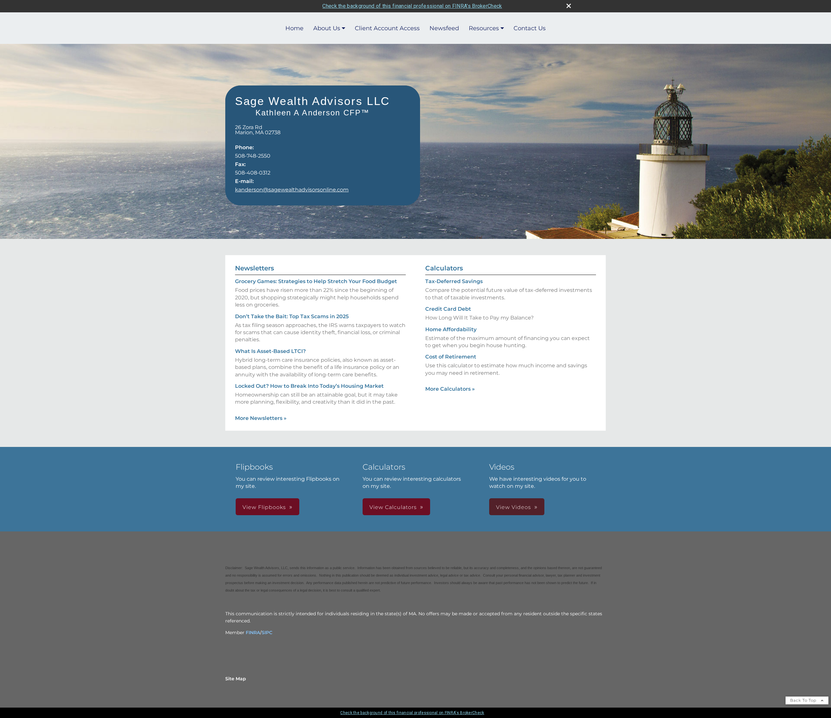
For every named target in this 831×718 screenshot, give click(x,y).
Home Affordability (451, 329)
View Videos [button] (513, 507)
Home (294, 28)
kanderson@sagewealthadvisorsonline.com (292, 190)
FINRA (253, 632)
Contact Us (530, 28)
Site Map (235, 679)
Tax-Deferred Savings (454, 281)
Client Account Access (387, 28)
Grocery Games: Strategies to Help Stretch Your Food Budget (316, 281)
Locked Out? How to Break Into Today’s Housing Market (309, 386)
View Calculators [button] (393, 507)
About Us (326, 28)
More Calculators (450, 389)
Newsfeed (444, 28)
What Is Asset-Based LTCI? (270, 351)
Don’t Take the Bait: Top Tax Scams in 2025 (292, 316)
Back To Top (804, 700)
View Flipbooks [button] (264, 507)
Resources (484, 28)
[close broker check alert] (568, 5)
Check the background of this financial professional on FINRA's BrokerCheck (412, 6)
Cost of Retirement (450, 357)
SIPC (267, 632)
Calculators (444, 268)
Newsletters (254, 268)
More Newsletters (261, 418)
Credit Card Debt (448, 309)
